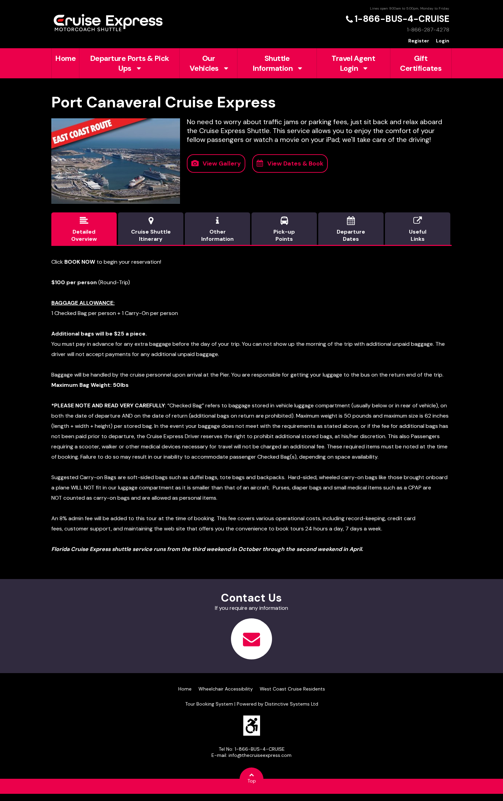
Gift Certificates (420, 63)
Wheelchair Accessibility (225, 689)
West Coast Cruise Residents (292, 689)
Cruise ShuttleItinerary (151, 229)
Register (418, 41)
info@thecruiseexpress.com (260, 755)
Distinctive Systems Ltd (291, 704)
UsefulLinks (417, 229)
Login (442, 41)
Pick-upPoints (284, 229)
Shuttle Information (273, 63)
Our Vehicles (204, 63)
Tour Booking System (209, 704)
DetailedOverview (84, 229)
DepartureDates (351, 229)
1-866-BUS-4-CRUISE (401, 19)
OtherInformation (217, 229)
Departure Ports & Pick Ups (129, 63)
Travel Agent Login (353, 63)
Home (65, 58)
